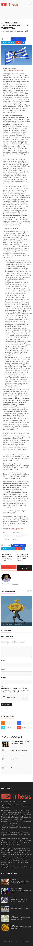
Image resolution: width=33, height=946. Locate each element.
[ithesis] (10, 4)
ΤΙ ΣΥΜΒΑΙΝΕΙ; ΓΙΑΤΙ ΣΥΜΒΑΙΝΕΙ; (12, 624)
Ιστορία (12, 916)
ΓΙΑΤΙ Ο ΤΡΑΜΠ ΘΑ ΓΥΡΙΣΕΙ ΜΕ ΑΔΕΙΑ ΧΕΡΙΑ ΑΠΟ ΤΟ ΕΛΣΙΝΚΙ (24, 556)
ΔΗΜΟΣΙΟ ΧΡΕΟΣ (16, 533)
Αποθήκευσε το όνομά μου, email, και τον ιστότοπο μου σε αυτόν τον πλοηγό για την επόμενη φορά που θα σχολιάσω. (15, 690)
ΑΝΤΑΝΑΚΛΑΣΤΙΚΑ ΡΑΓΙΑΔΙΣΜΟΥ (20, 908)
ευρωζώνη (23, 536)
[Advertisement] (17, 15)
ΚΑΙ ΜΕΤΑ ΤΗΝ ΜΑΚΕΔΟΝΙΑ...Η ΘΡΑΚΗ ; (7, 556)
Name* (3, 660)
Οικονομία (13, 879)
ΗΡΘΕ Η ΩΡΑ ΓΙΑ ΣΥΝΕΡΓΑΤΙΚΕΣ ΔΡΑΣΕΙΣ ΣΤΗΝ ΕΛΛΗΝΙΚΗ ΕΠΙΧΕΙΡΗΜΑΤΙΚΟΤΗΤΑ (19, 901)
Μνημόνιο (13, 539)
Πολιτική (20, 888)
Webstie (4, 677)
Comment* (4, 644)
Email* (3, 669)
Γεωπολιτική (14, 888)
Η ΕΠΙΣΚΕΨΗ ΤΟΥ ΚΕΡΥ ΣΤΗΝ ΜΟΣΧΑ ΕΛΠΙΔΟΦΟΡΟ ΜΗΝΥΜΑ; (21, 891)
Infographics (14, 768)
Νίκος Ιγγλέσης (24, 31)
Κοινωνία (13, 925)
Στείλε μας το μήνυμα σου (18, 750)
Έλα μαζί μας (14, 759)
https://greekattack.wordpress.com (13, 70)
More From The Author (24, 568)
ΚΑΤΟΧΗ (6, 539)
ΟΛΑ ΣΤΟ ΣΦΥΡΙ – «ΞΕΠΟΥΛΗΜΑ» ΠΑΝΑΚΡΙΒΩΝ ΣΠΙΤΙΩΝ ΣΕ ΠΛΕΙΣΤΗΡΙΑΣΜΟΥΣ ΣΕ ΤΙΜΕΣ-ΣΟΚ (20, 882)
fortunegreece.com (17, 529)
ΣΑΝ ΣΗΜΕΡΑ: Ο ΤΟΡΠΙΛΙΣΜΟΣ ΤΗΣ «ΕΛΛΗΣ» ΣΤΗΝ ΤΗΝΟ (20, 918)
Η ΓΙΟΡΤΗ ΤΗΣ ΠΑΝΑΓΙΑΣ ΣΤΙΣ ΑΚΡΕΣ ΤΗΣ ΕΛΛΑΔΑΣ (21, 927)
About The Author (9, 567)
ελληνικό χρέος (8, 536)
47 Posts (15, 584)
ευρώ (16, 536)
